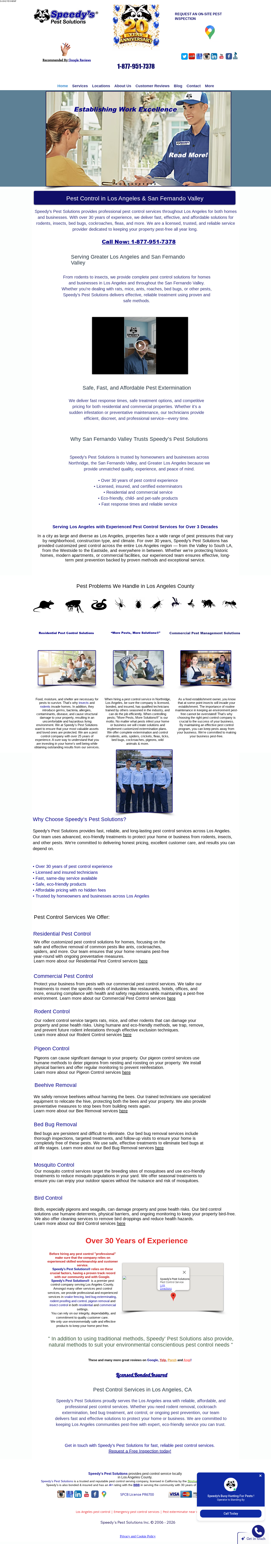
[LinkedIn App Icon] (214, 56)
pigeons (151, 740)
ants (124, 736)
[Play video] (140, 345)
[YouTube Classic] (221, 56)
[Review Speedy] (65, 49)
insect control (59, 1305)
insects (84, 702)
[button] (80, 86)
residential (86, 1305)
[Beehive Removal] (143, 184)
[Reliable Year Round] (124, 184)
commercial (108, 1305)
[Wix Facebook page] (229, 56)
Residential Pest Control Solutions (65, 633)
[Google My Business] (199, 56)
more (144, 743)
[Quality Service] (128, 184)
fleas (156, 736)
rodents (45, 706)
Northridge (162, 699)
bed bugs (118, 740)
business (190, 732)
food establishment (198, 699)
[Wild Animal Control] (139, 184)
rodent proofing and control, (68, 1301)
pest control (132, 699)
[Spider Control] (151, 184)
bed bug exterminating (100, 1297)
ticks (165, 736)
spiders (134, 736)
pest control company (217, 717)
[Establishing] (120, 184)
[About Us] (116, 184)
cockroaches (135, 740)
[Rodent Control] (136, 184)
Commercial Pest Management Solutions (203, 633)
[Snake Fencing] (132, 184)
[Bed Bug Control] (147, 184)
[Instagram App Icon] (206, 56)
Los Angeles (113, 702)
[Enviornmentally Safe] (155, 184)
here (143, 961)
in (119, 1477)
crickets (146, 736)
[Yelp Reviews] (192, 56)
